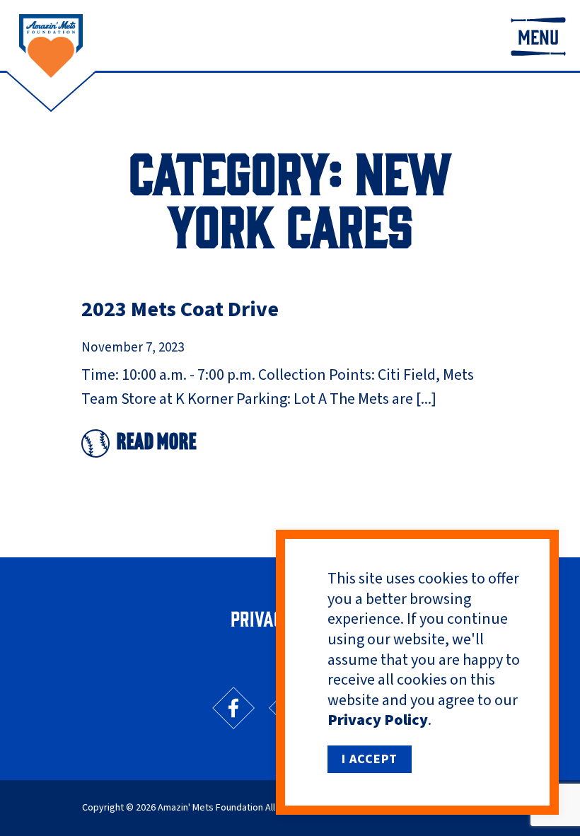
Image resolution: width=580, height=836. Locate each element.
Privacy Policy (377, 720)
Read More (157, 443)
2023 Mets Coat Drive (180, 309)
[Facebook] (233, 708)
